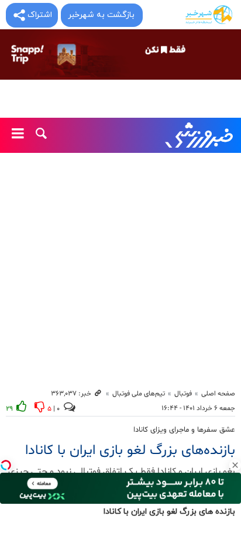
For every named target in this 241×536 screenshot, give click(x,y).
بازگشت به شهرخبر (101, 15)
